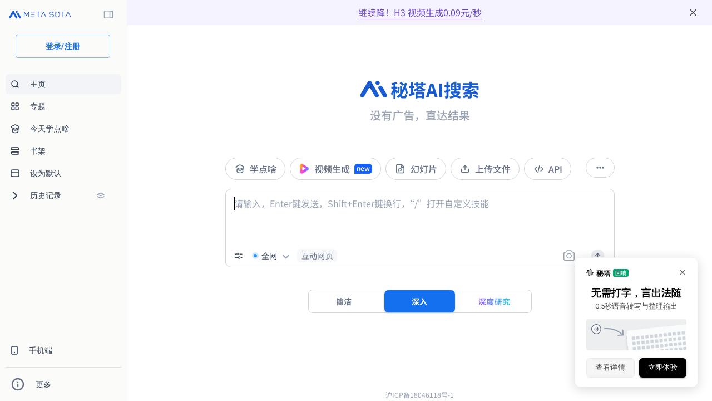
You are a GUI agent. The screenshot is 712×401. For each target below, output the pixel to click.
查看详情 (611, 367)
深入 (420, 301)
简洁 (344, 301)
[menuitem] (63, 84)
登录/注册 (63, 46)
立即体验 (663, 367)
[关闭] (693, 12)
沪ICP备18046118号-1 (419, 394)
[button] (317, 255)
